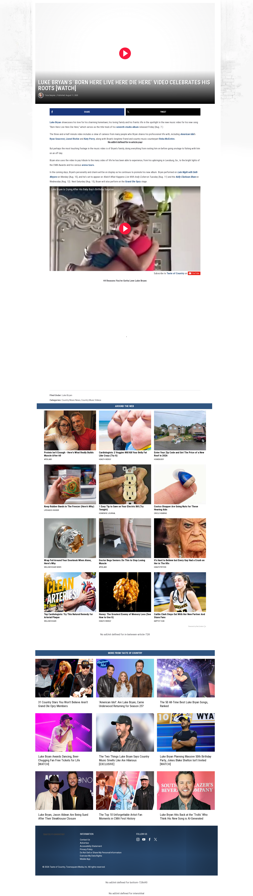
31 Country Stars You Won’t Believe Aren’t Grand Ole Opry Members (63, 704)
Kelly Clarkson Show (186, 176)
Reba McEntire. (167, 138)
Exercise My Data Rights (91, 856)
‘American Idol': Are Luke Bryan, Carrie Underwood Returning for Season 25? (121, 704)
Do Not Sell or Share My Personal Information (101, 852)
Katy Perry (89, 138)
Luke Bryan (55, 122)
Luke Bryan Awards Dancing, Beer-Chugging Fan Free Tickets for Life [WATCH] (59, 760)
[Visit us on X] (157, 839)
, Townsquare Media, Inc (76, 867)
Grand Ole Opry (133, 181)
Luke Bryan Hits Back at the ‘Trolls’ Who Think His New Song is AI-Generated (184, 816)
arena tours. (88, 164)
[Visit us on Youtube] (145, 839)
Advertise (84, 843)
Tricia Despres (50, 95)
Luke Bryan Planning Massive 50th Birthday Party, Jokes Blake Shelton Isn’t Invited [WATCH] (185, 760)
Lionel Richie (72, 138)
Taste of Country (175, 273)
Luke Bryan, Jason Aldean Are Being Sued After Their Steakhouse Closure (63, 816)
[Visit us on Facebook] (151, 839)
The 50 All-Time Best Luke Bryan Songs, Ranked (184, 704)
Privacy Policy (86, 849)
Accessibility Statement (91, 846)
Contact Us (85, 840)
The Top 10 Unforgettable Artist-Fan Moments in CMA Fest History (120, 816)
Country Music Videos (91, 400)
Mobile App (85, 859)
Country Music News (71, 400)
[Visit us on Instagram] (139, 839)
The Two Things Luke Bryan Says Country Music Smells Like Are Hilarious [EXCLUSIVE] (124, 760)
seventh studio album (127, 126)
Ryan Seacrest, (57, 138)
